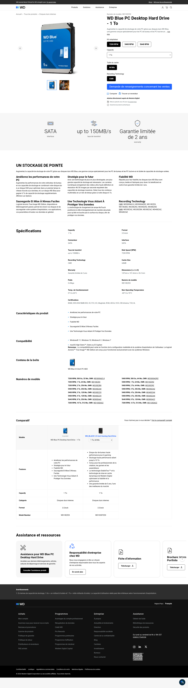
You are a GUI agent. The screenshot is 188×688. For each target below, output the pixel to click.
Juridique (31, 669)
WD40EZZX (96, 396)
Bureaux (97, 653)
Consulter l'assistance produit (34, 570)
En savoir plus (51, 2)
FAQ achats (22, 649)
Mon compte (23, 619)
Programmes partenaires (64, 636)
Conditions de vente (63, 669)
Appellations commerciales (45, 669)
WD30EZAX (96, 389)
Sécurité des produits (141, 627)
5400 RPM (129, 44)
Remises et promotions (27, 627)
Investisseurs (99, 649)
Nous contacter (100, 657)
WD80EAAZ (96, 399)
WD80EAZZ (150, 399)
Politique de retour (25, 640)
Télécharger (126, 566)
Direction (97, 627)
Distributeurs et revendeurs (28, 644)
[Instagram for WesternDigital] (134, 647)
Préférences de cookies (92, 669)
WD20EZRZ (149, 385)
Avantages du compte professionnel (69, 619)
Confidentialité (21, 669)
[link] (112, 94)
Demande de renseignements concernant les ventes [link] (139, 86)
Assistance (100, 7)
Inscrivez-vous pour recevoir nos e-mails (33, 623)
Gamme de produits (25, 631)
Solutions (86, 7)
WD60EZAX (150, 396)
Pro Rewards (60, 631)
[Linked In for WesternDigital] (140, 647)
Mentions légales (77, 669)
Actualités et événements (103, 623)
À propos (97, 619)
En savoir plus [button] (132, 102)
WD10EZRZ (149, 382)
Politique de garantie (26, 636)
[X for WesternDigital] (145, 647)
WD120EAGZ (152, 403)
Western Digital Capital (64, 649)
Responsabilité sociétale (103, 631)
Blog (95, 640)
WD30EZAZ (150, 389)
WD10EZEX (95, 382)
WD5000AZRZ (153, 378)
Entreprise (113, 7)
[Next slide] (96, 48)
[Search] (171, 7)
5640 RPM (144, 44)
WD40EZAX (150, 392)
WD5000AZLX (99, 378)
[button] (163, 8)
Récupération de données (64, 623)
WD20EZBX (96, 385)
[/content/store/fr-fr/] (20, 7)
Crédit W (58, 627)
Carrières (97, 644)
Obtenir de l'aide (139, 619)
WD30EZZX (96, 392)
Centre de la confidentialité (104, 636)
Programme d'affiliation (64, 640)
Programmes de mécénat (64, 644)
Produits (74, 7)
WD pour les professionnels (163, 2)
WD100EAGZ (98, 403)
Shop (150, 2)
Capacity (110, 50)
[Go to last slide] (20, 48)
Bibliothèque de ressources (143, 623)
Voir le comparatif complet (162, 420)
